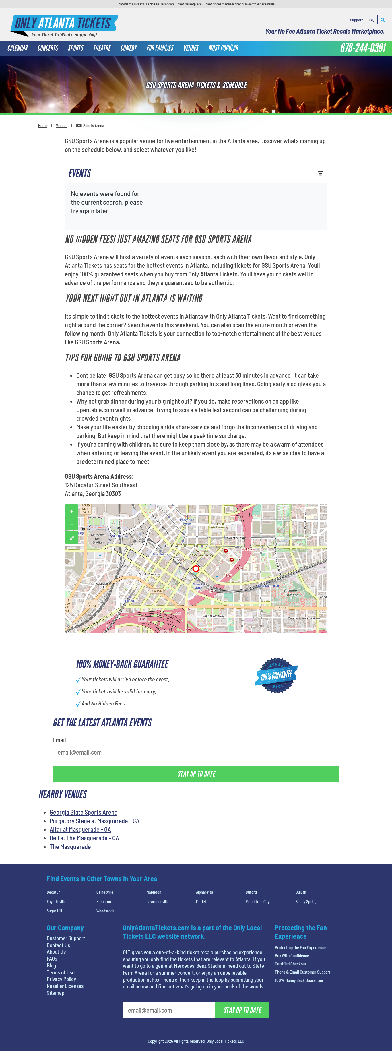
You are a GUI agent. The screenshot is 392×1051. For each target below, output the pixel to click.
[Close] (277, 69)
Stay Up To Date (239, 148)
